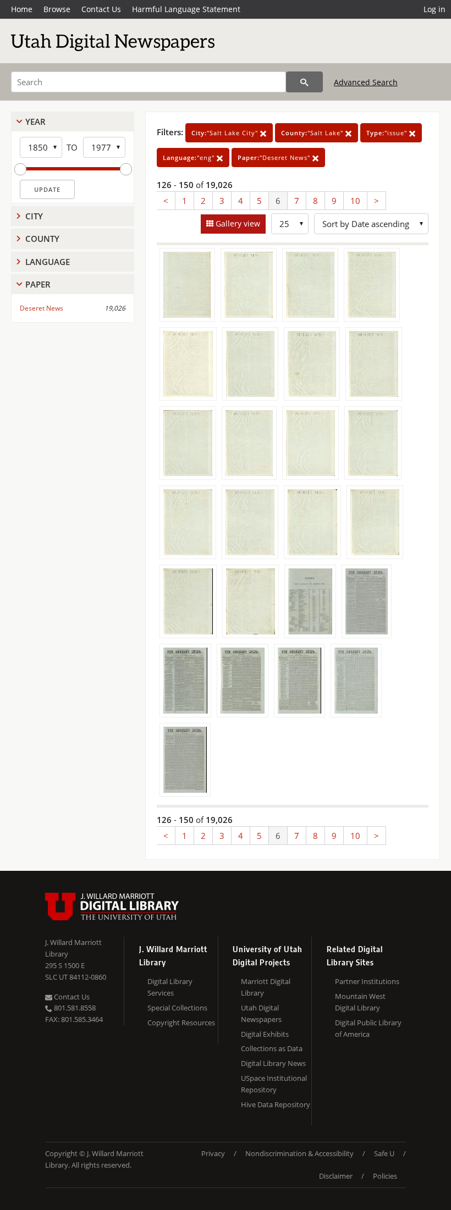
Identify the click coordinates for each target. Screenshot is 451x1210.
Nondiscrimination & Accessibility (299, 1153)
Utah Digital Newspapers (261, 1013)
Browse (56, 9)
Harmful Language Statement (186, 9)
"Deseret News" (275, 157)
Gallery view (236, 223)
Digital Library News (273, 1063)
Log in (435, 9)
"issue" (387, 133)
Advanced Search (366, 82)
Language (47, 261)
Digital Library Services (170, 987)
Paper (38, 284)
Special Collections (177, 1008)
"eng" (190, 157)
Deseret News (41, 308)
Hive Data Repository (275, 1104)
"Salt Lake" (313, 133)
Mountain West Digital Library (360, 1002)
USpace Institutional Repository (274, 1084)
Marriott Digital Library (265, 987)
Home (21, 9)
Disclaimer (336, 1176)
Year (35, 121)
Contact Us (101, 9)
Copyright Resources (181, 1022)
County (42, 238)
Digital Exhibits (265, 1034)
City (34, 216)
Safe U (384, 1153)
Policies (385, 1176)
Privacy (213, 1153)
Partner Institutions (367, 981)
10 (355, 200)
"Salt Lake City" (225, 133)
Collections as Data (271, 1048)
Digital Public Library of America (368, 1028)
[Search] (304, 81)
